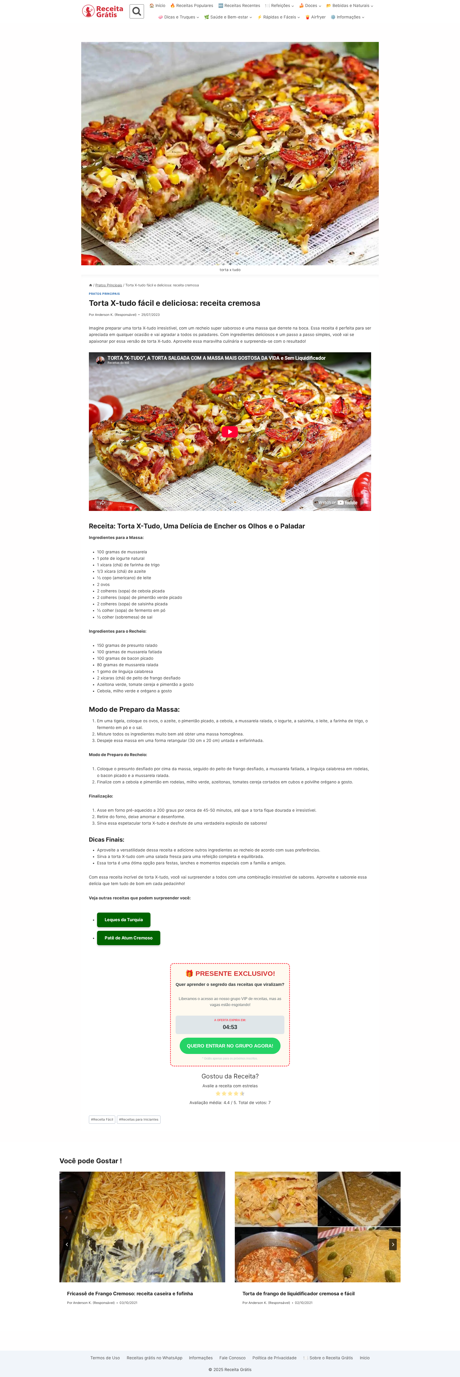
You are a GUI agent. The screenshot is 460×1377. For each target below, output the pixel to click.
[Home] (90, 285)
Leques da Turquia (124, 919)
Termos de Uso (105, 1357)
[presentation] (142, 1227)
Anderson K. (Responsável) (116, 315)
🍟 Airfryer (315, 17)
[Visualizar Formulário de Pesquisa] (137, 11)
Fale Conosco (232, 1357)
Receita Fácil (102, 1119)
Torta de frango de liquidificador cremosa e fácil (298, 1293)
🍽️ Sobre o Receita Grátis (328, 1357)
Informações (201, 1357)
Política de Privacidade (275, 1357)
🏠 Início (157, 5)
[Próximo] (393, 1244)
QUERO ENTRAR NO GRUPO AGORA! (230, 1045)
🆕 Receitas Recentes (239, 5)
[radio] (218, 1094)
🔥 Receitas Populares (191, 5)
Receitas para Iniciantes (138, 1119)
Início (365, 1357)
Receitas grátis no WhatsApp (154, 1357)
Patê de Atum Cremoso (129, 937)
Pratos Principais (104, 293)
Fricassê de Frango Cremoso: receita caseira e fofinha (130, 1293)
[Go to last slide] (67, 1244)
